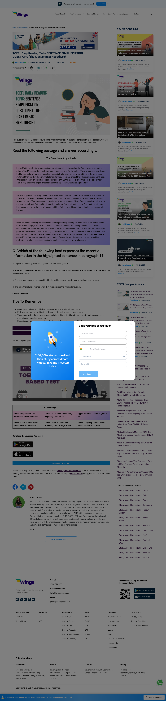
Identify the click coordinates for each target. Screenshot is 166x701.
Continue (87, 374)
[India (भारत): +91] (81, 349)
